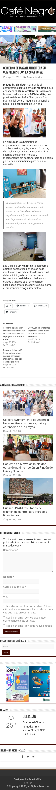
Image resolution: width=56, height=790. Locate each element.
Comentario (10, 550)
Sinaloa (38, 77)
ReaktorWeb (35, 779)
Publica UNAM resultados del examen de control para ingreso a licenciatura (25, 511)
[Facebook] (22, 756)
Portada (30, 77)
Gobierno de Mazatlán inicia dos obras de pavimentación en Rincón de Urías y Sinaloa (28, 467)
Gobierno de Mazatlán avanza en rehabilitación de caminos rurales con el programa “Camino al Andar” (14, 334)
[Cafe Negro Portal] (28, 11)
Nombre (8, 576)
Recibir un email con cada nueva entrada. (29, 625)
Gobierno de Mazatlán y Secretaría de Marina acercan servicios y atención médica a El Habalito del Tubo (14, 356)
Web (5, 596)
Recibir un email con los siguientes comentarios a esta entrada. (24, 619)
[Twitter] (27, 756)
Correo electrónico (14, 586)
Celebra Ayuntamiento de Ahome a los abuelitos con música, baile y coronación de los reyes (26, 423)
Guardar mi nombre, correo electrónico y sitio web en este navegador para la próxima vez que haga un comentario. (28, 609)
